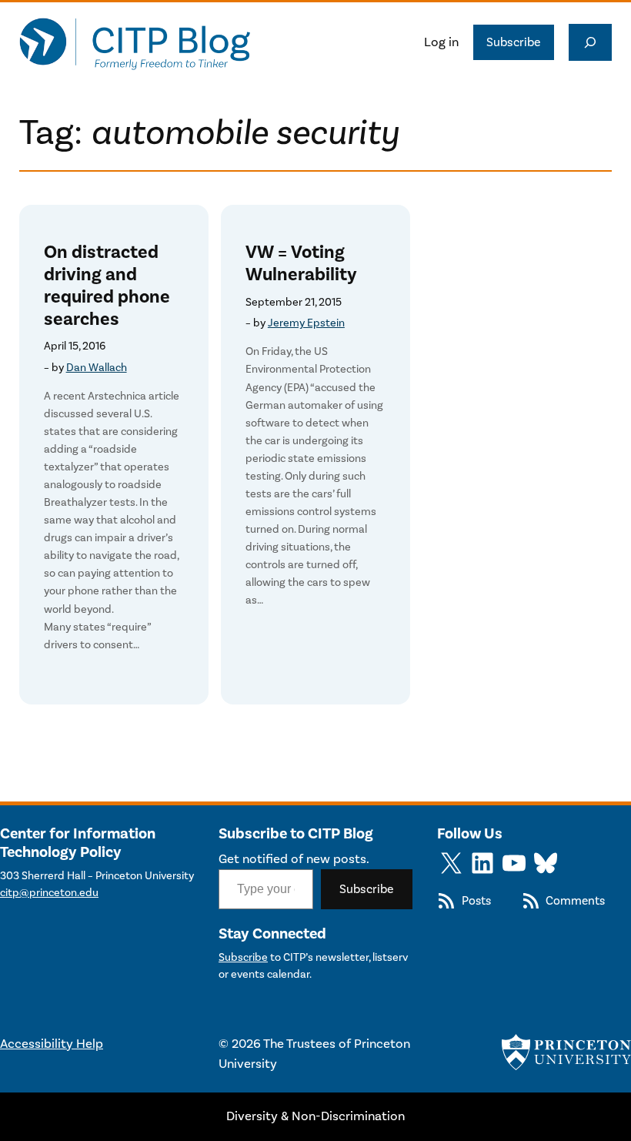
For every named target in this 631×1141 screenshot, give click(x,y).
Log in (441, 42)
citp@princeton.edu (49, 892)
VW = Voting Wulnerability (301, 264)
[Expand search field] (590, 42)
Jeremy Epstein (306, 323)
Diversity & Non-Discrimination (315, 1116)
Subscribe (513, 42)
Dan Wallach (96, 367)
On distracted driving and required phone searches (107, 286)
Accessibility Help (51, 1044)
